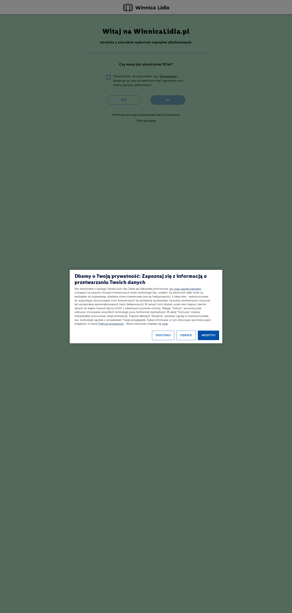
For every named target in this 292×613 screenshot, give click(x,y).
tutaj (165, 323)
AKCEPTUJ (208, 335)
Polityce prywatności (111, 323)
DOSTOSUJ (163, 335)
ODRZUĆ (186, 335)
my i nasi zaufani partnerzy (185, 289)
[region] (146, 306)
